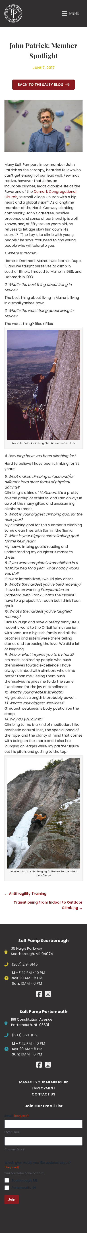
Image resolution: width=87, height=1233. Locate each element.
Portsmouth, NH (24, 1187)
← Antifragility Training (25, 893)
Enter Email (12, 1132)
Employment (43, 1088)
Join (11, 1199)
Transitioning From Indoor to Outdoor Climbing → (48, 905)
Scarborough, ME (24, 1180)
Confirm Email (14, 1149)
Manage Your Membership (43, 1082)
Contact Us (43, 1094)
